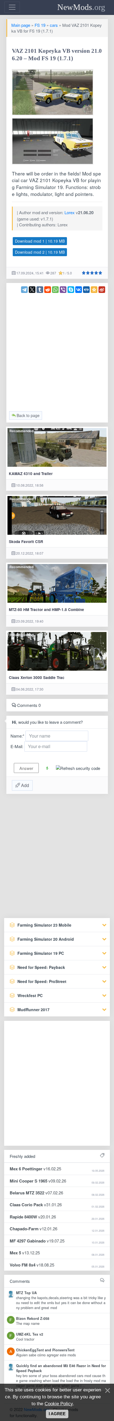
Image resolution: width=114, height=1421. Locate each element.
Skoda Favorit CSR (26, 541)
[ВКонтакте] (78, 289)
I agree (57, 1414)
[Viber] (63, 289)
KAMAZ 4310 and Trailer (31, 473)
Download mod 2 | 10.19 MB (40, 252)
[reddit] (47, 289)
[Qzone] (94, 289)
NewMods (81, 7)
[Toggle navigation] (12, 7)
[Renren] (86, 289)
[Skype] (71, 289)
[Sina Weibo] (102, 289)
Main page (20, 25)
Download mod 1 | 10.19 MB (40, 241)
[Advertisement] (57, 350)
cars (54, 25)
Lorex (69, 212)
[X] (32, 289)
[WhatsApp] (55, 289)
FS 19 (40, 25)
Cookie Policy (59, 1403)
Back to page (27, 415)
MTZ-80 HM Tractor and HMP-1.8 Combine (46, 609)
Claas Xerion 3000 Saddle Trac (36, 677)
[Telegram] (24, 289)
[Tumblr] (40, 289)
